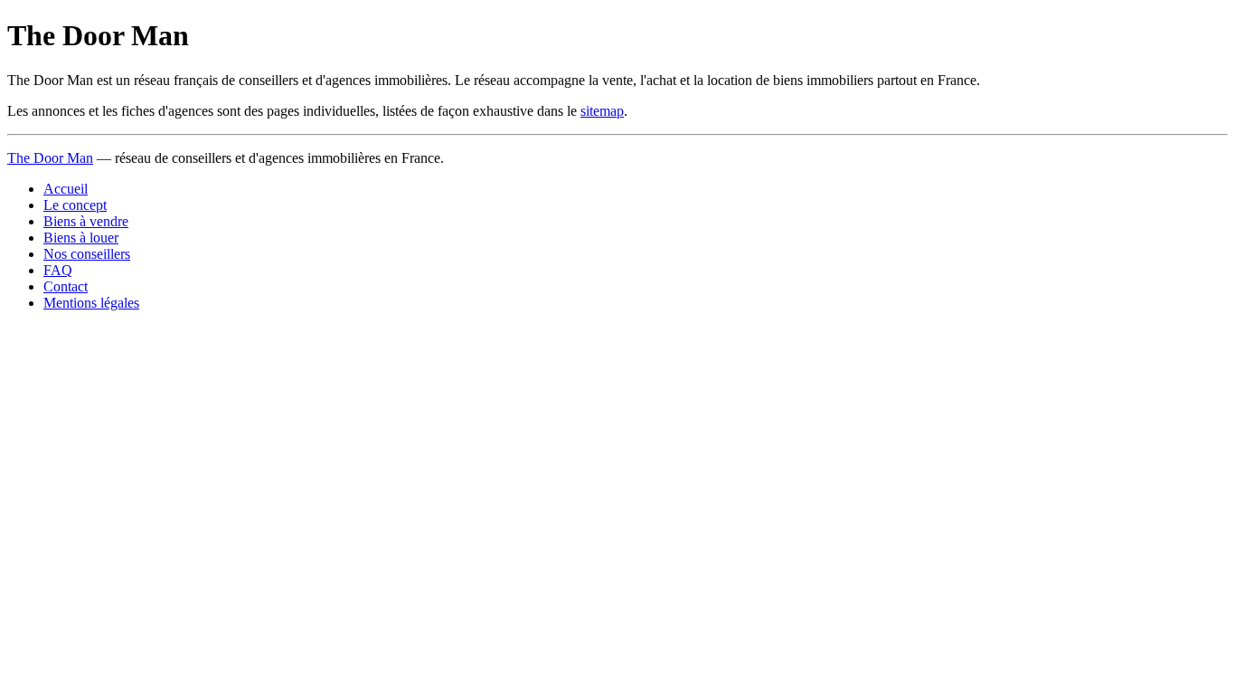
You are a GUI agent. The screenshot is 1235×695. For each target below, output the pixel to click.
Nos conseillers (86, 254)
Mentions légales (91, 302)
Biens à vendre (85, 221)
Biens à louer (80, 237)
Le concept (75, 205)
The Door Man (50, 158)
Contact (65, 286)
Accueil (65, 188)
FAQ (57, 270)
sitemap (602, 111)
